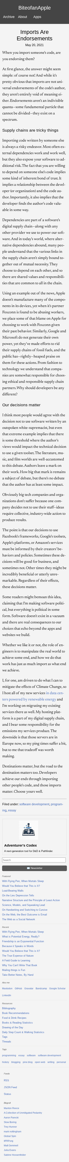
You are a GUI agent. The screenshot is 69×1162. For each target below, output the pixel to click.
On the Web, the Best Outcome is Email (24, 914)
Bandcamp (41, 988)
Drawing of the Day (12, 1027)
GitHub (18, 988)
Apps (37, 17)
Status (7, 1094)
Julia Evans (10, 1150)
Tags (4, 1036)
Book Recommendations (15, 1013)
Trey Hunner (10, 1126)
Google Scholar (57, 988)
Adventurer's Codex (20, 845)
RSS (6, 1080)
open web (40, 1062)
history (5, 1062)
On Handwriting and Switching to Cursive (24, 909)
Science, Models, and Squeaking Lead (23, 905)
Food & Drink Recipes (14, 1017)
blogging (16, 1062)
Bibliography (9, 1008)
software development (34, 804)
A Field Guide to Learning (16, 960)
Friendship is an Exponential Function (23, 941)
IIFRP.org (8, 1141)
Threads (6, 1041)
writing (51, 1062)
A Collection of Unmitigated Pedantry (23, 1113)
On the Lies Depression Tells (18, 895)
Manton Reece (11, 1108)
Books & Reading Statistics (17, 1022)
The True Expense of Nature (18, 955)
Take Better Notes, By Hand (17, 974)
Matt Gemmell (11, 1145)
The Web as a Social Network (18, 919)
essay (12, 810)
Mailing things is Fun (13, 970)
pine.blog (28, 1062)
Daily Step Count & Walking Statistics (23, 1032)
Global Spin (10, 1136)
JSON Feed (10, 1087)
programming (9, 1055)
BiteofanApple (34, 8)
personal (61, 1062)
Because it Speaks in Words (18, 946)
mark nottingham (12, 1131)
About (22, 17)
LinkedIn (6, 995)
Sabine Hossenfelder (15, 1155)
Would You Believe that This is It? (21, 885)
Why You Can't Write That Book (19, 965)
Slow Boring (10, 1122)
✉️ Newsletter (34, 868)
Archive (9, 17)
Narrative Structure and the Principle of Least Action (31, 900)
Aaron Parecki (11, 1117)
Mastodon (7, 988)
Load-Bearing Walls (13, 890)
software (31, 1055)
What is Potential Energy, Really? (20, 936)
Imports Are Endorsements (35, 35)
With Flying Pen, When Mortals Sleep (23, 881)
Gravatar (28, 988)
